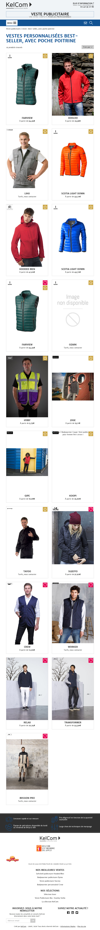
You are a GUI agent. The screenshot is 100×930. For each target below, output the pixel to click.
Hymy (27, 420)
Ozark (73, 344)
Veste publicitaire (50, 14)
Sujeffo (73, 571)
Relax (27, 722)
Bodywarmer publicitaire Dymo (50, 877)
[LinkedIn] (72, 912)
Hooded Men (27, 269)
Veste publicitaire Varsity (50, 881)
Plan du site (81, 926)
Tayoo (27, 571)
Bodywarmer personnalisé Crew (50, 885)
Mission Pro (27, 798)
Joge (73, 420)
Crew (27, 647)
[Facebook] (68, 912)
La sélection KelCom (50, 902)
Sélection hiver (50, 894)
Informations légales (67, 926)
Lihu (27, 193)
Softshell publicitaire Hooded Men (50, 874)
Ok (33, 921)
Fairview (27, 118)
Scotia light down (73, 193)
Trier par (87, 47)
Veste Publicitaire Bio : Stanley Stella (50, 898)
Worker (73, 647)
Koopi (72, 496)
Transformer (72, 722)
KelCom (23, 926)
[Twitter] (77, 912)
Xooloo (73, 118)
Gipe (27, 496)
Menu (10, 23)
